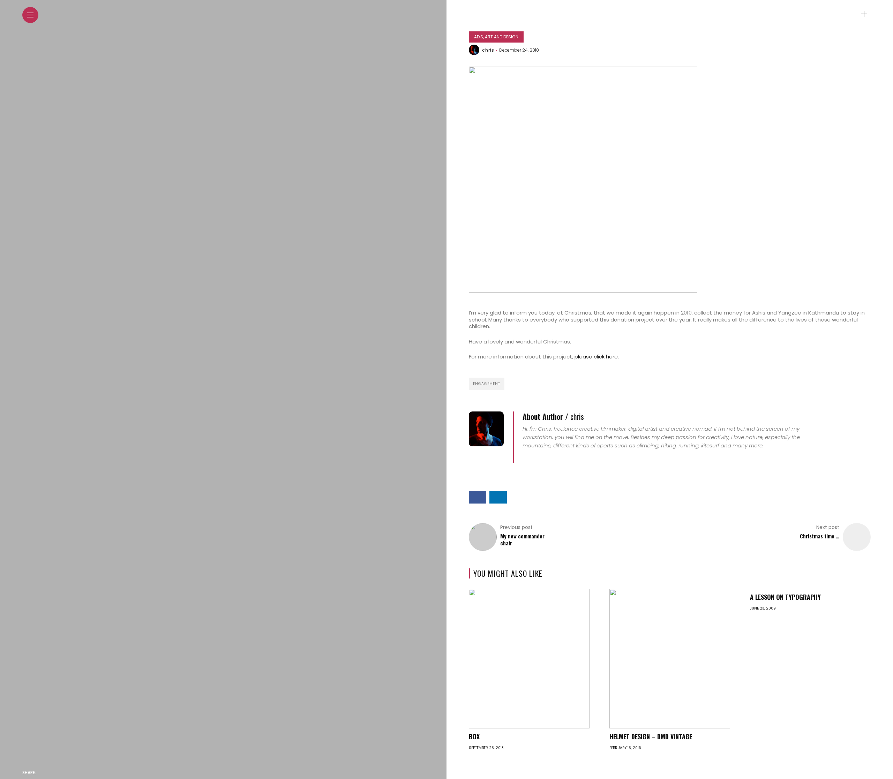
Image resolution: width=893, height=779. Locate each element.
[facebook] (43, 772)
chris (488, 50)
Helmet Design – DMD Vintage (650, 736)
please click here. (597, 356)
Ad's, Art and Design (496, 37)
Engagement (486, 383)
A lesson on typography (785, 597)
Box (474, 736)
